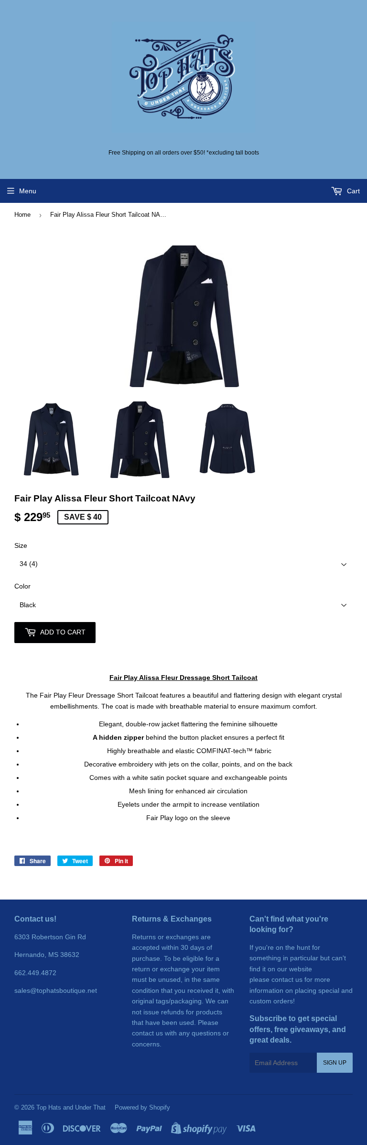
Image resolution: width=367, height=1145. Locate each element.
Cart (352, 191)
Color (22, 586)
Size (20, 545)
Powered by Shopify (142, 1107)
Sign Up (334, 1062)
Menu (27, 191)
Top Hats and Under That (71, 1107)
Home (22, 214)
